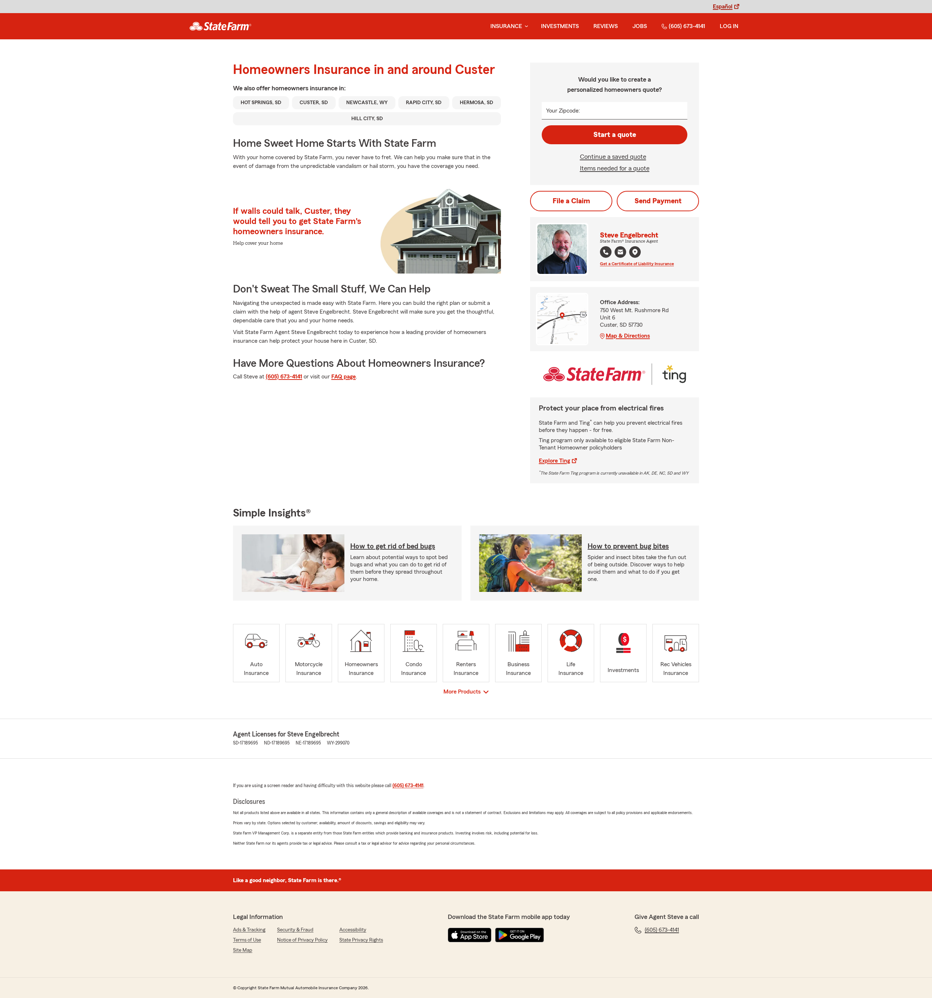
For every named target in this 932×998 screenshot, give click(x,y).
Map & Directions (628, 336)
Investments (560, 26)
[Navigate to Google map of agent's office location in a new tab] (635, 252)
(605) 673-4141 (687, 26)
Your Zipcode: (563, 111)
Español (722, 6)
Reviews (605, 26)
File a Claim (571, 201)
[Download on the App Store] (469, 935)
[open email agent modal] (620, 253)
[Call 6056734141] (606, 252)
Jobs (639, 26)
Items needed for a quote (614, 168)
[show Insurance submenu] (525, 26)
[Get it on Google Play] (519, 935)
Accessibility (352, 929)
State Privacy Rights (361, 940)
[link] (220, 26)
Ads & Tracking (249, 929)
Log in (729, 26)
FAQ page (343, 377)
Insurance (506, 26)
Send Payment (658, 201)
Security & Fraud (295, 929)
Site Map (242, 950)
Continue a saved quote (613, 156)
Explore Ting (554, 461)
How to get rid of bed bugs (392, 546)
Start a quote (614, 134)
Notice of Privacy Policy (302, 940)
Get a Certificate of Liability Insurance (637, 264)
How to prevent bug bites (628, 546)
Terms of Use (247, 940)
